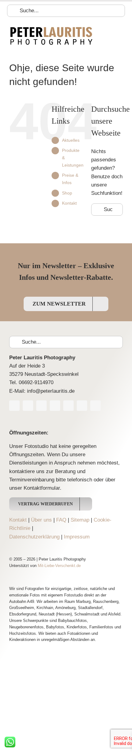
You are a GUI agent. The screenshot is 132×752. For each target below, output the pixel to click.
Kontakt (69, 203)
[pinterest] (68, 405)
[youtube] (41, 405)
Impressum (77, 537)
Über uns (41, 520)
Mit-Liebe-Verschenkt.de (59, 565)
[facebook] (14, 405)
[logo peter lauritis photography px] (51, 28)
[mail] (95, 405)
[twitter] (28, 405)
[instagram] (55, 405)
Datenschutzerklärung (34, 537)
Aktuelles (71, 140)
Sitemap (80, 520)
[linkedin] (82, 405)
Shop (67, 193)
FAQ (61, 520)
